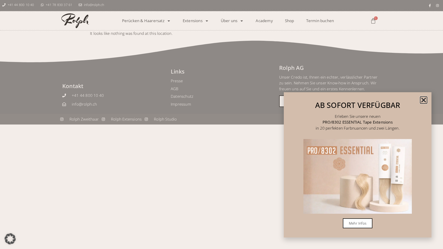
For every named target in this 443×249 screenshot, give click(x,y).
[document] (221, 124)
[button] (10, 239)
